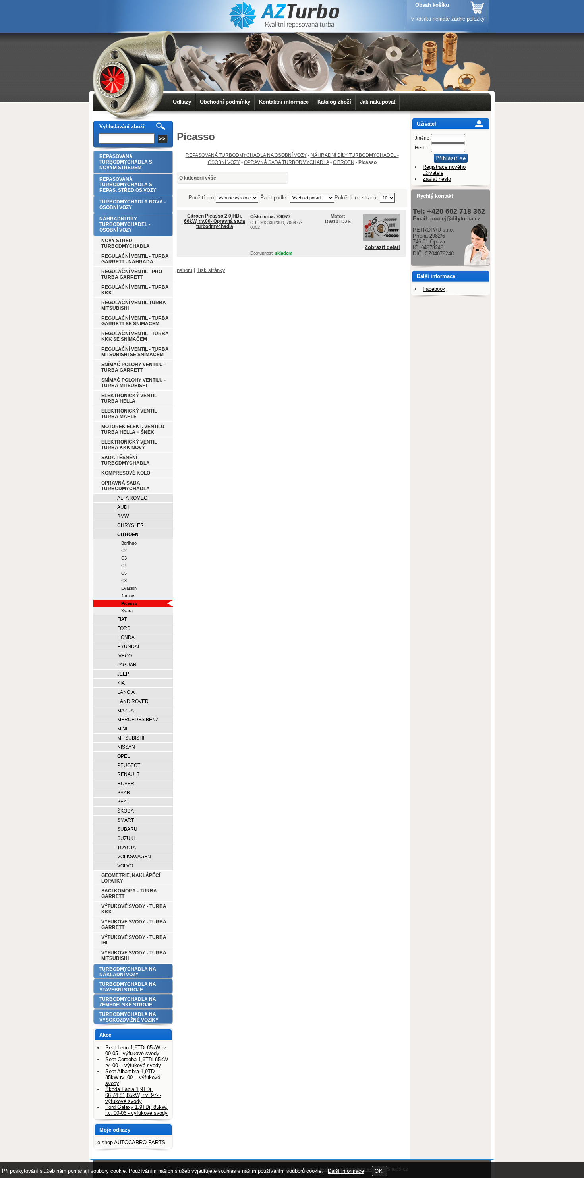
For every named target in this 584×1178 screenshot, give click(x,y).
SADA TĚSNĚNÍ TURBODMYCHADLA (125, 460)
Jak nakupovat (377, 102)
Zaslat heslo (437, 179)
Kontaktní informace (284, 102)
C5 (124, 573)
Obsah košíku (432, 5)
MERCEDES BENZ (138, 719)
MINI (122, 729)
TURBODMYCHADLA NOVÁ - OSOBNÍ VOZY (132, 204)
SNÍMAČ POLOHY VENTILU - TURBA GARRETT (133, 367)
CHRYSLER (130, 525)
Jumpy (127, 595)
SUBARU (127, 829)
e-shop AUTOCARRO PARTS (131, 1142)
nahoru (184, 270)
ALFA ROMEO (132, 498)
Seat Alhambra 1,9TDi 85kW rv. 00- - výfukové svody (132, 1077)
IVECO (124, 656)
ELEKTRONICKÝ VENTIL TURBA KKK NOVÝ (129, 444)
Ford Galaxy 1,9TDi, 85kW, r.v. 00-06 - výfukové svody (136, 1110)
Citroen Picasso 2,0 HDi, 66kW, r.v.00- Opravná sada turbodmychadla (214, 221)
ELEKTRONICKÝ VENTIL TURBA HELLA (129, 398)
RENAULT (128, 774)
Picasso (129, 603)
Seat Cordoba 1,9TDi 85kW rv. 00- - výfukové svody (136, 1062)
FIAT (122, 619)
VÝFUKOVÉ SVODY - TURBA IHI (133, 940)
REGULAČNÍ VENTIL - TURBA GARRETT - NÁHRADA (135, 259)
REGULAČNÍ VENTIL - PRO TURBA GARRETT (131, 274)
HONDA (126, 637)
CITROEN (343, 162)
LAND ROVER (133, 701)
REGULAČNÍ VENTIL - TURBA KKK (135, 289)
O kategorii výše (197, 178)
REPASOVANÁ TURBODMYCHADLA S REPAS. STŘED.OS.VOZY (127, 184)
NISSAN (126, 747)
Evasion (129, 588)
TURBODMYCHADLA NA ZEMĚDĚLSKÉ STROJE (127, 1002)
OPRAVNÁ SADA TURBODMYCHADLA (286, 162)
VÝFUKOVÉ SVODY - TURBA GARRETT (133, 924)
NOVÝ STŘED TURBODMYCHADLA (125, 243)
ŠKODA (125, 811)
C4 (124, 565)
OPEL (123, 756)
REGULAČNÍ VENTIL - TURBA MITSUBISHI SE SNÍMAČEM (135, 351)
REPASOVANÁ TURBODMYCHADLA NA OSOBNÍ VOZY (246, 155)
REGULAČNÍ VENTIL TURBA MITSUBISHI (133, 305)
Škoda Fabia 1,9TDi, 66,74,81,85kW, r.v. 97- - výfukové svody (133, 1095)
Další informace (346, 1171)
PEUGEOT (128, 765)
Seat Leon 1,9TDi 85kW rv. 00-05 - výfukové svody (136, 1050)
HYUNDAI (128, 646)
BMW (123, 516)
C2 (124, 550)
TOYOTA (126, 847)
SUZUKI (126, 838)
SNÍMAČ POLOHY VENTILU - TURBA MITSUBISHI (133, 382)
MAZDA (125, 710)
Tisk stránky (211, 270)
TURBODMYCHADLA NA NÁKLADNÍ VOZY (127, 971)
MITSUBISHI (130, 738)
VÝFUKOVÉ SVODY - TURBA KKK (133, 909)
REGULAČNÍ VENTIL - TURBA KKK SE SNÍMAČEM (135, 336)
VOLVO (125, 866)
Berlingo (129, 543)
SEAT (123, 802)
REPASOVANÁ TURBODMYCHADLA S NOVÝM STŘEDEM (125, 162)
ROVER (125, 783)
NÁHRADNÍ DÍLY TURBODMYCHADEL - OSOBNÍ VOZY (124, 224)
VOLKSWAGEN (134, 856)
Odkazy (182, 102)
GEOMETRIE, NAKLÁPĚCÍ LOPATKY (130, 878)
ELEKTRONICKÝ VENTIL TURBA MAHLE (129, 413)
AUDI (123, 507)
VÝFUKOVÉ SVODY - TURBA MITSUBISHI (133, 955)
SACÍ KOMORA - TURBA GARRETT (129, 893)
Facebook (434, 289)
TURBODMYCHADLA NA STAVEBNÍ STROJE (127, 987)
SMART (125, 820)
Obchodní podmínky (225, 102)
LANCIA (126, 692)
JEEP (123, 674)
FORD (124, 628)
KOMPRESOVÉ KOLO (125, 473)
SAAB (123, 793)
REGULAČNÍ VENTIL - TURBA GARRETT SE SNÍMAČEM (135, 320)
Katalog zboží (334, 102)
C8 (124, 580)
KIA (121, 683)
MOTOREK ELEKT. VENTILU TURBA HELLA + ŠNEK (132, 429)
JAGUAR (127, 665)
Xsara (127, 610)
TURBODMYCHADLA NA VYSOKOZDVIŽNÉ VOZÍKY (129, 1017)
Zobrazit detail (382, 247)
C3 (124, 558)
